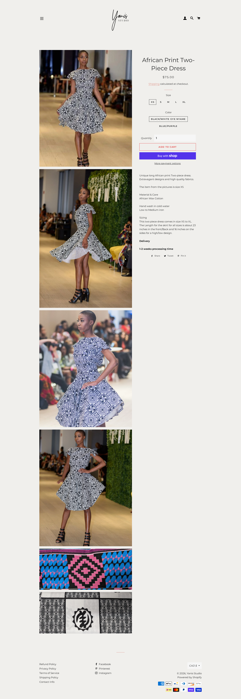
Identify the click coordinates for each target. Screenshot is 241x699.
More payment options (167, 163)
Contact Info (46, 681)
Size (168, 95)
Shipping (154, 83)
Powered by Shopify (189, 677)
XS (152, 102)
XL (184, 102)
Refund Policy (47, 664)
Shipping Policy (48, 677)
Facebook (104, 664)
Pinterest (104, 668)
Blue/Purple (168, 126)
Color (168, 112)
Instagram (104, 673)
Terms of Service (49, 673)
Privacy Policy (47, 668)
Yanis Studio (194, 673)
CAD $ (193, 665)
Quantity (146, 138)
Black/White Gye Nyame (168, 119)
